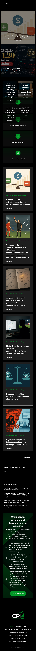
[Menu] (30, 3)
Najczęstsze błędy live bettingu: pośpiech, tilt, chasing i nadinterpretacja (17, 442)
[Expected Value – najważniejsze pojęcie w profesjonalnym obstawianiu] (18, 180)
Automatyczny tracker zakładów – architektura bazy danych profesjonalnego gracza (26, 89)
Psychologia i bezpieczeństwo (17, 641)
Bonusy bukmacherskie (11, 629)
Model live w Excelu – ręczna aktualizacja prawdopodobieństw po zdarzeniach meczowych (10, 112)
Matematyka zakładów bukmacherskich (17, 195)
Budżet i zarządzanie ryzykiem (18, 635)
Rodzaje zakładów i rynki (18, 638)
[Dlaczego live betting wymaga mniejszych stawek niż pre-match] (18, 375)
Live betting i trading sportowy (15, 294)
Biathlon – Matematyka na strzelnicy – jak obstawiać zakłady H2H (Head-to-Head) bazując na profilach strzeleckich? (10, 91)
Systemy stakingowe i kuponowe (18, 632)
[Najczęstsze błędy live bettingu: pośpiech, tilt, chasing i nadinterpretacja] (18, 420)
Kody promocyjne (21, 626)
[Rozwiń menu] (5, 472)
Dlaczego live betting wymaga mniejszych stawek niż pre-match (17, 396)
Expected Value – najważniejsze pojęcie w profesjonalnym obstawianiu (18, 37)
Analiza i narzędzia (26, 629)
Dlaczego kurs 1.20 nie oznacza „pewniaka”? (18, 70)
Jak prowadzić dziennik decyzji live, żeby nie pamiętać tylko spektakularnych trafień (16, 501)
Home (11, 626)
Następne (27, 457)
